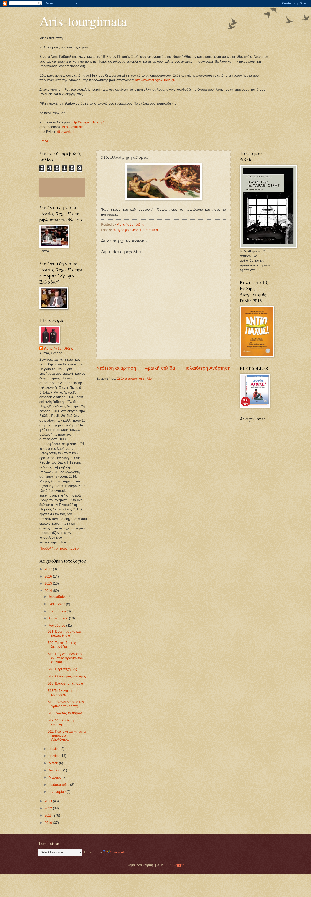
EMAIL (44, 141)
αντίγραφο (121, 230)
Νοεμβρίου (57, 604)
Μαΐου (54, 763)
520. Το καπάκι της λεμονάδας (62, 645)
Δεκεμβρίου (58, 596)
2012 (49, 808)
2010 (49, 822)
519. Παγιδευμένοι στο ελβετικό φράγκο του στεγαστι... (65, 658)
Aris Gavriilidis (72, 127)
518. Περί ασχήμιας (62, 669)
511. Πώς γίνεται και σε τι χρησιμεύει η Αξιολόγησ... (67, 735)
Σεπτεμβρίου (59, 618)
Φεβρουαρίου (59, 784)
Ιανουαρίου (57, 792)
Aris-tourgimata (83, 21)
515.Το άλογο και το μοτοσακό (62, 693)
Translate (119, 852)
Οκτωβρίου (58, 611)
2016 (49, 576)
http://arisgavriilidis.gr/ (87, 122)
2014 (49, 591)
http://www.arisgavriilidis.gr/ (154, 80)
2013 (49, 801)
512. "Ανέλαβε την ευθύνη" (61, 722)
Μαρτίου (55, 777)
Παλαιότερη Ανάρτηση (207, 368)
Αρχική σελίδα (160, 368)
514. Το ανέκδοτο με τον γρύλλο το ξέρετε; (66, 704)
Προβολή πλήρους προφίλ (59, 548)
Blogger (178, 865)
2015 (49, 583)
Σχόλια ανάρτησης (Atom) (136, 378)
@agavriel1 (65, 131)
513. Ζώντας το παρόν (65, 713)
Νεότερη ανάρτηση (116, 368)
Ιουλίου (54, 749)
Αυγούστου (57, 625)
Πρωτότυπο (149, 230)
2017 (49, 569)
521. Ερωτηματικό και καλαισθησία (64, 633)
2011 (48, 815)
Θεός (134, 230)
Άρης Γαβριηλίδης (58, 348)
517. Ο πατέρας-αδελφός (67, 676)
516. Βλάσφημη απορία (65, 683)
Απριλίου (56, 770)
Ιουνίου (54, 756)
